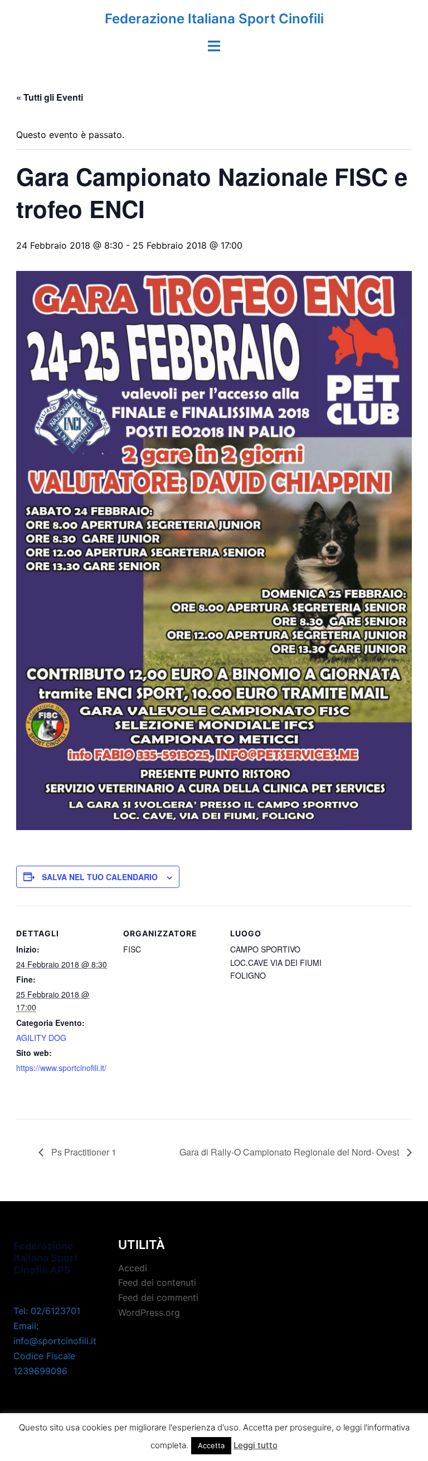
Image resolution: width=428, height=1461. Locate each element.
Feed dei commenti (158, 1297)
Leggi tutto (256, 1445)
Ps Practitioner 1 (82, 1152)
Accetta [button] (211, 1445)
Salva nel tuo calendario (100, 876)
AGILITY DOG (41, 1037)
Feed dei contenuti (157, 1282)
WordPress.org (149, 1312)
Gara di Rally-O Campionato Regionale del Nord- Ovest (290, 1152)
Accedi (132, 1268)
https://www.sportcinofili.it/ (61, 1067)
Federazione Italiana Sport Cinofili (214, 19)
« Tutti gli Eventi (49, 97)
